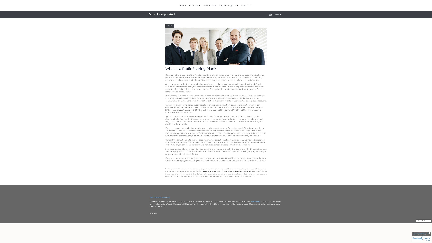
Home (182, 5)
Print (170, 26)
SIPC (258, 201)
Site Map (153, 213)
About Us (193, 5)
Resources (209, 5)
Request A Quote (227, 5)
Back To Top (422, 221)
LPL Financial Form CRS (160, 197)
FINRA (253, 201)
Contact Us (247, 5)
